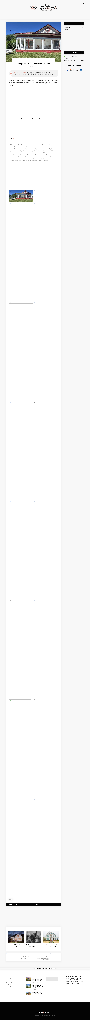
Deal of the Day (33, 16)
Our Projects (66, 16)
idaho (10, 899)
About (74, 16)
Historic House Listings (19, 16)
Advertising (8, 978)
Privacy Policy (9, 986)
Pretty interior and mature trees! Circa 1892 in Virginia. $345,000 (37, 986)
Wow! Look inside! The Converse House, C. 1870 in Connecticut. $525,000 (37, 979)
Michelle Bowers (14, 904)
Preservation (54, 16)
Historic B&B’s (44, 16)
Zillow (14, 138)
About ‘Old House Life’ (10, 982)
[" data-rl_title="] (21, 195)
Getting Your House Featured (12, 980)
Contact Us (8, 984)
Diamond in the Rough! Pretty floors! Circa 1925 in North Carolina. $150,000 (37, 994)
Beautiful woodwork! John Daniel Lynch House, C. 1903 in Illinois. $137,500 (43, 958)
